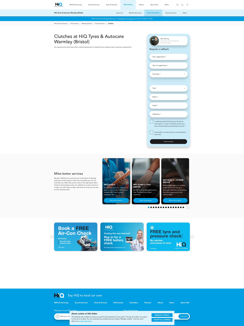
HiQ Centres (118, 303)
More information (116, 200)
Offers (185, 13)
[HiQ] (61, 295)
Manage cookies (162, 315)
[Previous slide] (51, 236)
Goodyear (121, 19)
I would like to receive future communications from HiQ (170, 133)
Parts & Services (153, 13)
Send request (168, 141)
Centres (74, 23)
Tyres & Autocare (60, 23)
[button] (148, 207)
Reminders (134, 303)
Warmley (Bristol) (87, 23)
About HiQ (184, 303)
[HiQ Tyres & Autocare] (58, 5)
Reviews (147, 303)
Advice (160, 303)
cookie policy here (85, 321)
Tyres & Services (170, 13)
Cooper (131, 19)
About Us (119, 13)
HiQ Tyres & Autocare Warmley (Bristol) (68, 13)
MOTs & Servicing (135, 13)
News (171, 303)
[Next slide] (187, 207)
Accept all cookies (162, 320)
